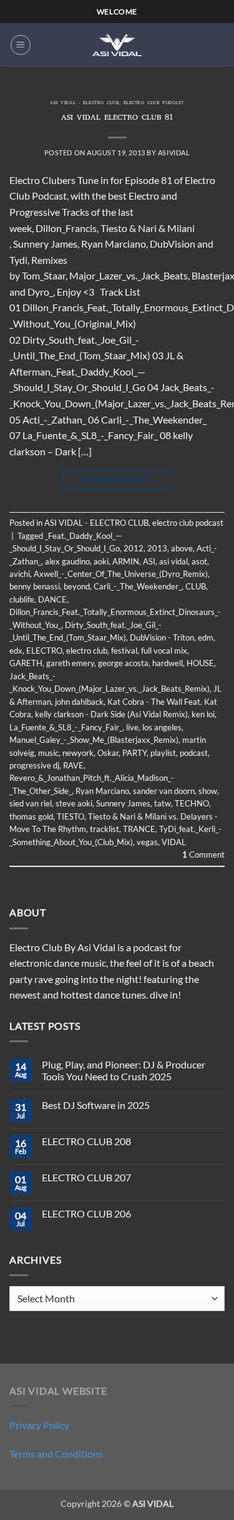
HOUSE (200, 663)
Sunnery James (123, 803)
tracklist (104, 829)
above (182, 548)
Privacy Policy (39, 1425)
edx (15, 651)
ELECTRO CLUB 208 (86, 1141)
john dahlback (79, 702)
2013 (157, 548)
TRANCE (139, 829)
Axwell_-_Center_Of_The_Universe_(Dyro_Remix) (121, 574)
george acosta (123, 663)
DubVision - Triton (162, 637)
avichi (19, 574)
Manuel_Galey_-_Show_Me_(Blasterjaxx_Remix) (93, 740)
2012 (134, 548)
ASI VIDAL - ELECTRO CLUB (84, 103)
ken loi (203, 714)
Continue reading (117, 479)
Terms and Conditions (56, 1453)
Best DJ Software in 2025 (96, 1105)
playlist (163, 753)
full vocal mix (164, 651)
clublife (21, 599)
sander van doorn (164, 791)
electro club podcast (154, 103)
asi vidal (173, 561)
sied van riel (30, 803)
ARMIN (125, 561)
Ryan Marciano (102, 791)
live (132, 727)
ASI (149, 561)
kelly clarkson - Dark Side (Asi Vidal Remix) (111, 714)
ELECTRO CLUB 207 (86, 1177)
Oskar (108, 753)
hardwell (167, 663)
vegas (147, 842)
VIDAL (174, 842)
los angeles (162, 727)
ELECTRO (44, 651)
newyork (78, 753)
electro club (86, 651)
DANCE (52, 599)
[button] (21, 45)
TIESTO (70, 816)
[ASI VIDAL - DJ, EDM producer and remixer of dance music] (117, 45)
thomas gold (31, 816)
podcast (194, 753)
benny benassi (34, 586)
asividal (174, 152)
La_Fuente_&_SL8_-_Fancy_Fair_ (65, 727)
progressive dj (34, 765)
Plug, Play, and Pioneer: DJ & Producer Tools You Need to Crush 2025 (123, 1070)
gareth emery (70, 663)
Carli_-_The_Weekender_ (138, 586)
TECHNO (192, 803)
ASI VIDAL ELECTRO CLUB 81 (117, 118)
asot (199, 561)
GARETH (25, 663)
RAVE (73, 765)
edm (205, 637)
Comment (203, 854)
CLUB (195, 586)
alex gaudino (67, 561)
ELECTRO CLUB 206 (86, 1213)
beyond (77, 586)
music (48, 753)
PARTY (134, 753)
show (207, 791)
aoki (101, 561)
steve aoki (74, 803)
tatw (162, 803)
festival (124, 651)
